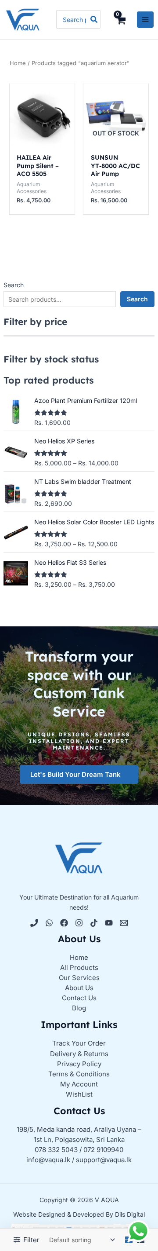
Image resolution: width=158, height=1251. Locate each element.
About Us (79, 988)
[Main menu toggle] (145, 19)
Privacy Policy (79, 1064)
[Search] (94, 19)
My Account (79, 1084)
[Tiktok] (94, 923)
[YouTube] (109, 923)
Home (18, 63)
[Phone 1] (34, 923)
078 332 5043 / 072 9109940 (79, 1149)
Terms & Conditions (79, 1074)
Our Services (79, 977)
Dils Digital (130, 1214)
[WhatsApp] (49, 923)
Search (14, 285)
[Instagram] (79, 923)
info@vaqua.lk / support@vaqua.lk (79, 1160)
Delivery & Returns (79, 1054)
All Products (79, 967)
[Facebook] (64, 923)
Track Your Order (79, 1043)
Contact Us (79, 998)
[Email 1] (124, 923)
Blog (79, 1008)
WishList (79, 1094)
